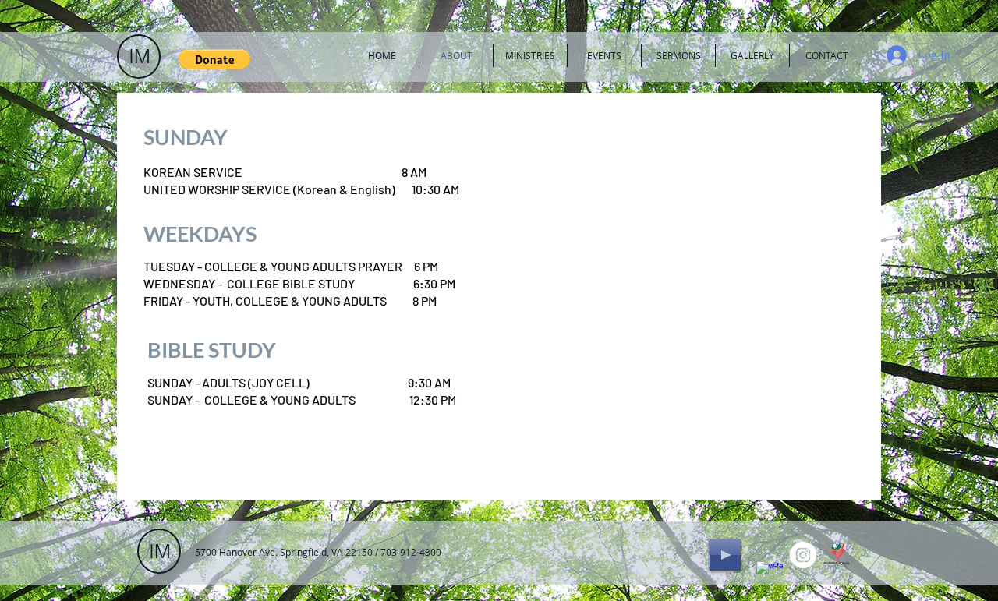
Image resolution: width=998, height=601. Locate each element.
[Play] (725, 555)
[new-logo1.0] (836, 555)
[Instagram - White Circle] (803, 555)
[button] (214, 59)
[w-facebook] (769, 574)
